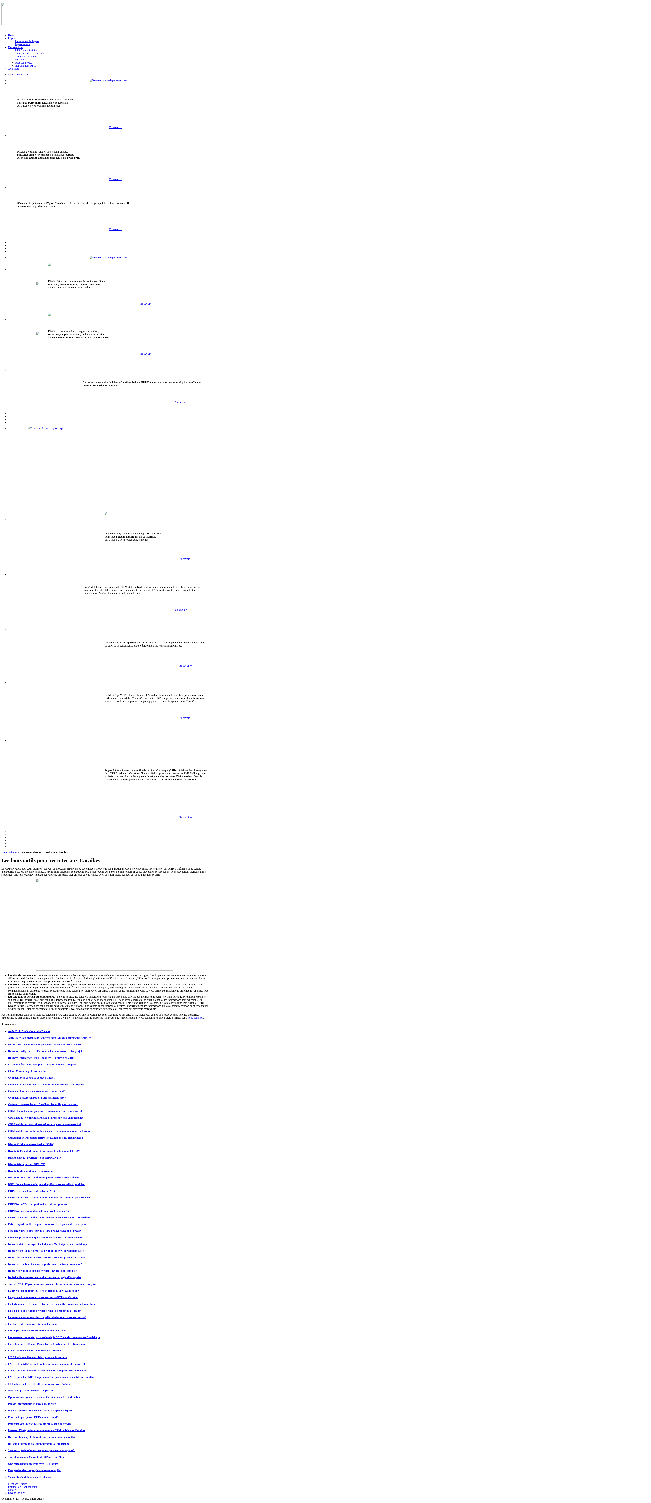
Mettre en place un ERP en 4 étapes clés (31, 1390)
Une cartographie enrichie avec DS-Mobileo (33, 1463)
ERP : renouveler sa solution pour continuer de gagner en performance (49, 1197)
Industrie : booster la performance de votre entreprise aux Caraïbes (47, 1257)
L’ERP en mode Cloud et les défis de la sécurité (35, 1350)
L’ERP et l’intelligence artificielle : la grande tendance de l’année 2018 (48, 1364)
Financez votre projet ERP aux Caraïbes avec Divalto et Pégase (44, 1230)
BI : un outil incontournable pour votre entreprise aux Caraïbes (44, 1044)
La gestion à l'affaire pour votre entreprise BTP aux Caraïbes (43, 1297)
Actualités (13, 852)
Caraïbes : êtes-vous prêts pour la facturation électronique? (42, 1064)
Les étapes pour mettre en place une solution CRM (37, 1330)
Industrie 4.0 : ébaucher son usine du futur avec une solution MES (46, 1250)
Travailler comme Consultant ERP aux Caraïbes (36, 1457)
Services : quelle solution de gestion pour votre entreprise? (41, 1450)
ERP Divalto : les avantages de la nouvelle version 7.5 (38, 1210)
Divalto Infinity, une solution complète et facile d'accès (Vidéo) (43, 1177)
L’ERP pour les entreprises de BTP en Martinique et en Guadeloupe (47, 1370)
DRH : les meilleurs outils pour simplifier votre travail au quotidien (46, 1184)
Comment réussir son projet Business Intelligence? (37, 1097)
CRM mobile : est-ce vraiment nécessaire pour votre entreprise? (44, 1124)
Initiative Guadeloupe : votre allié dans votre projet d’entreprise (44, 1277)
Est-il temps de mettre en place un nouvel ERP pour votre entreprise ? (48, 1224)
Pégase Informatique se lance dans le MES (32, 1403)
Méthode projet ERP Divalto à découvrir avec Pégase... (39, 1384)
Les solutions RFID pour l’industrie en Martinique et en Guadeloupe (47, 1344)
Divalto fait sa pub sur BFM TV (26, 1164)
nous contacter (195, 1017)
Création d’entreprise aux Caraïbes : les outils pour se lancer (43, 1104)
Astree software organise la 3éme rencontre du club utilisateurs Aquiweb (49, 1037)
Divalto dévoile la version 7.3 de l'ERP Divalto (34, 1157)
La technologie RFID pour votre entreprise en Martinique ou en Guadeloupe (52, 1304)
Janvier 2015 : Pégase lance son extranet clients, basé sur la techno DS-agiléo (52, 1284)
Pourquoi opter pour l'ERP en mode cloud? (33, 1417)
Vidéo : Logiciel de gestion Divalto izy (29, 1477)
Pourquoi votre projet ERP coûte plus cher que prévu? (39, 1423)
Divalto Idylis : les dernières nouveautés (30, 1170)
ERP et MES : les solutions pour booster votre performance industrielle (49, 1217)
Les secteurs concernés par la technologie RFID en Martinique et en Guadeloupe (54, 1337)
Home (4, 852)
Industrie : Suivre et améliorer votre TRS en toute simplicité (42, 1270)
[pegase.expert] (108, 80)
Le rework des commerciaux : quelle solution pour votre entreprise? (47, 1317)
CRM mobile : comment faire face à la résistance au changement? (45, 1117)
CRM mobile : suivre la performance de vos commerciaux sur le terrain (49, 1131)
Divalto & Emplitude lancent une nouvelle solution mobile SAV (44, 1150)
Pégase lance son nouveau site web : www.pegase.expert (40, 1410)
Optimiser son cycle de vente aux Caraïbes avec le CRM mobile (44, 1397)
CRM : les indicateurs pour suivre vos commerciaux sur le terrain (45, 1111)
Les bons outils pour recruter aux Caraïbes (32, 1324)
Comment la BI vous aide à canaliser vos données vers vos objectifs (46, 1084)
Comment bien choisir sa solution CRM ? (31, 1077)
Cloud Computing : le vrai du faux (28, 1071)
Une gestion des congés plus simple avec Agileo (34, 1470)
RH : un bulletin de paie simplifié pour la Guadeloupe (38, 1443)
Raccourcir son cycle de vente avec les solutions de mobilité (41, 1437)
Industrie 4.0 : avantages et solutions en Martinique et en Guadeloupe (47, 1244)
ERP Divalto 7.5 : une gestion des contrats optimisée (37, 1204)
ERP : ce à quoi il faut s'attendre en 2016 (31, 1190)
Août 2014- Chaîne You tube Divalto (29, 1031)
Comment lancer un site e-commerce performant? (36, 1091)
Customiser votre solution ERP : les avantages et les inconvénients (45, 1137)
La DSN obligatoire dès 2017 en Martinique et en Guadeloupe (43, 1290)
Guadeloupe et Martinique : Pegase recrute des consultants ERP (45, 1237)
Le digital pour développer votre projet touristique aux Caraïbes (45, 1310)
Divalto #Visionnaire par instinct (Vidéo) (31, 1144)
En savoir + (115, 127)
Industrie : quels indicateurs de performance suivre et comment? (45, 1264)
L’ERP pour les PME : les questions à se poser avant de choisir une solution (51, 1377)
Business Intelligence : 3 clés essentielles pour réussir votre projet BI (46, 1051)
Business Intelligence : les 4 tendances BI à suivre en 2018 (41, 1057)
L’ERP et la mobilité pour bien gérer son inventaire (37, 1357)
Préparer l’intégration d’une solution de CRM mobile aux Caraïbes (46, 1430)
